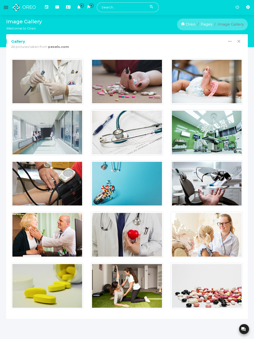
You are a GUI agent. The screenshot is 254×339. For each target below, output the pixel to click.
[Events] (46, 7)
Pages (206, 24)
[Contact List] (68, 7)
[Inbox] (57, 7)
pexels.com (58, 47)
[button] (79, 7)
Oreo (190, 24)
